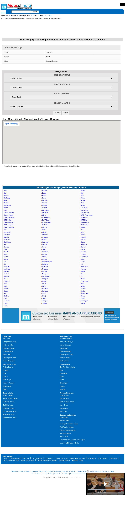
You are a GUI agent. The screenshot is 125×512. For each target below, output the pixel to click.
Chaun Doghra (9, 213)
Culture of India (8, 351)
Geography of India (9, 342)
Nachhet (6, 271)
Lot (82, 264)
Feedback (37, 474)
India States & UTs (9, 364)
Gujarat (5, 370)
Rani (82, 284)
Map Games (64, 408)
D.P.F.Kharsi (85, 222)
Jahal (44, 249)
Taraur (44, 298)
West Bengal (7, 380)
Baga (44, 193)
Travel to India (8, 393)
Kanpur (62, 386)
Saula (83, 291)
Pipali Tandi (85, 281)
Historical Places (8, 402)
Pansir (83, 279)
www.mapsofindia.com (75, 477)
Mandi (35, 15)
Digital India (64, 417)
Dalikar (83, 227)
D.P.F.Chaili (84, 217)
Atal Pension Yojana (66, 427)
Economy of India (9, 348)
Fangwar (7, 240)
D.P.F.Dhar (84, 220)
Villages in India (64, 460)
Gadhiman (7, 242)
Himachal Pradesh (24, 15)
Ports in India (64, 361)
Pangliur (45, 279)
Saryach (45, 291)
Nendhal (7, 276)
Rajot (44, 284)
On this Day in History (67, 402)
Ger (5, 244)
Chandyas (45, 210)
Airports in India (65, 358)
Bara (5, 200)
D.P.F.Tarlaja (85, 225)
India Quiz (63, 411)
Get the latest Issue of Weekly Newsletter (81, 474)
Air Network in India (66, 354)
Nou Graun (46, 276)
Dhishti (83, 235)
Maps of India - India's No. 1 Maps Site (3, 6)
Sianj (44, 296)
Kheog (44, 259)
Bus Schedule (102, 458)
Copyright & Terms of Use (84, 471)
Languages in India (9, 358)
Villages (13, 15)
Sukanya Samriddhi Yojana (69, 424)
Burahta (44, 208)
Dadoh (44, 227)
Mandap (45, 266)
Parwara (6, 281)
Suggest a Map (57, 471)
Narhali (6, 274)
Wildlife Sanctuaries (9, 418)
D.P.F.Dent (45, 220)
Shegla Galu (85, 293)
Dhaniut (44, 235)
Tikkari (44, 303)
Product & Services (67, 393)
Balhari (83, 198)
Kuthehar (45, 264)
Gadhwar (45, 242)
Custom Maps (64, 395)
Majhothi (7, 266)
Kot (5, 262)
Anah (5, 190)
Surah (83, 296)
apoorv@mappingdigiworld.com (50, 18)
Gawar (83, 242)
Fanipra (44, 240)
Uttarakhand (7, 386)
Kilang (83, 259)
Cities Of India (65, 364)
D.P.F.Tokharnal (9, 227)
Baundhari (7, 205)
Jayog (83, 249)
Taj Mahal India (8, 405)
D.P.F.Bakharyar (9, 217)
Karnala (44, 254)
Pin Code (26, 458)
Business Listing (77, 460)
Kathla (6, 257)
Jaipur (62, 380)
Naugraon (45, 274)
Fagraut (83, 237)
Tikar (5, 303)
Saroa (6, 291)
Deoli (82, 232)
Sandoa (83, 289)
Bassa (83, 200)
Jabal (5, 249)
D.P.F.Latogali (8, 225)
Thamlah (7, 301)
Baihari (44, 195)
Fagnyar (45, 237)
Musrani (83, 269)
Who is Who (7, 354)
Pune (62, 376)
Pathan (44, 281)
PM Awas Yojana (65, 433)
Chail (5, 210)
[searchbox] (21, 11)
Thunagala (84, 301)
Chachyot (43, 15)
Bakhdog (7, 198)
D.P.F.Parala (46, 225)
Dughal (6, 237)
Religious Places (8, 408)
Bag (5, 193)
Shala (44, 293)
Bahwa (6, 195)
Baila (82, 195)
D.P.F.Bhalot (46, 217)
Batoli (82, 203)
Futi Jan (83, 240)
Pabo (5, 279)
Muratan (45, 269)
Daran (44, 230)
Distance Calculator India (12, 458)
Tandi (5, 298)
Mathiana (7, 269)
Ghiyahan (84, 244)
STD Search (114, 458)
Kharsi (6, 259)
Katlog (44, 257)
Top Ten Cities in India (67, 367)
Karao (6, 254)
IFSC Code (48, 458)
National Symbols (9, 361)
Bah (82, 193)
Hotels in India (8, 395)
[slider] (105, 489)
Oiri (82, 276)
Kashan (83, 254)
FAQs (40, 471)
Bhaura (44, 205)
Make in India (64, 421)
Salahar (6, 289)
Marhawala (84, 266)
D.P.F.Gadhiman (9, 222)
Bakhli (44, 198)
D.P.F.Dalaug (8, 220)
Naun (82, 274)
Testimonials (14, 471)
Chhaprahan (85, 213)
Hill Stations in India (9, 411)
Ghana (44, 244)
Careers (44, 474)
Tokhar (83, 303)
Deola (44, 232)
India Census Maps (27, 460)
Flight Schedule (37, 458)
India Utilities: (7, 456)
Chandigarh (64, 383)
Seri (5, 293)
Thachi (83, 298)
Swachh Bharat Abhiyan (68, 430)
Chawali (45, 213)
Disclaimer (35, 471)
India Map (4, 15)
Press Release (65, 474)
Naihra (44, 271)
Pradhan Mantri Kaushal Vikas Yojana (72, 440)
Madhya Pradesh (8, 383)
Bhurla (83, 205)
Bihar (5, 389)
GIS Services (64, 399)
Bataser (44, 203)
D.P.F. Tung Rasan (87, 215)
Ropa (5, 286)
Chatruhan (84, 210)
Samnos (45, 289)
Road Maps (92, 458)
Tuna (5, 306)
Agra (61, 370)
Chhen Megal (8, 215)
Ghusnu (6, 247)
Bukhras (6, 208)
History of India (8, 345)
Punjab (5, 376)
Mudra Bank (64, 437)
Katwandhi (84, 257)
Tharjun (44, 301)
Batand (6, 203)
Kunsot (83, 262)
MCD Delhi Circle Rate (11, 460)
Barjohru (45, 200)
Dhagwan (7, 235)
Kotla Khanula (47, 262)
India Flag (6, 338)
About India (7, 336)
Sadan (83, 286)
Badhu (83, 190)
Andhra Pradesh (8, 367)
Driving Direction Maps (77, 458)
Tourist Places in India (10, 399)
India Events (64, 405)
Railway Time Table (61, 458)
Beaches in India (8, 414)
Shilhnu (6, 296)
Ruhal (44, 286)
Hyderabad (64, 373)
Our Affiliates (48, 471)
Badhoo (44, 190)
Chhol (44, 215)
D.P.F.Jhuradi (46, 222)
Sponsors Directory (24, 471)
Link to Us (57, 474)
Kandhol (83, 252)
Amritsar (63, 389)
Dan (5, 230)
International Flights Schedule (47, 460)
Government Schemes (68, 415)
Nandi (83, 271)
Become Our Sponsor (69, 471)
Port (5, 284)
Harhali (83, 247)
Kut (5, 264)
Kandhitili (45, 252)
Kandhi (6, 252)
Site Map (50, 474)
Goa (4, 373)
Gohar (44, 247)
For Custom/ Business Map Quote (13, 18)
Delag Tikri (7, 232)
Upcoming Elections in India (69, 443)
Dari (82, 230)
